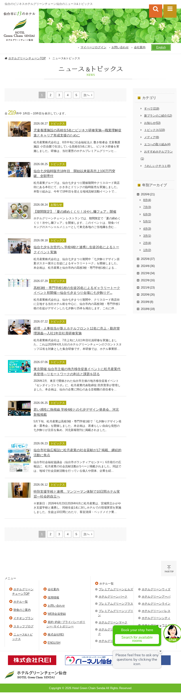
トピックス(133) (154, 130)
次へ (86, 95)
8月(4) (147, 200)
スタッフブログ (23, 626)
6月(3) (147, 214)
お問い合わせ (120, 47)
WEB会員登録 (57, 613)
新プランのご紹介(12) (158, 115)
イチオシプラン (23, 618)
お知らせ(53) (152, 123)
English (161, 47)
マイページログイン (93, 47)
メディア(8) (151, 137)
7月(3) (147, 207)
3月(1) (147, 235)
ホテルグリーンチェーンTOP (27, 58)
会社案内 (139, 47)
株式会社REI (56, 634)
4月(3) (147, 228)
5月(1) (147, 221)
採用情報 (53, 597)
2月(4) (147, 243)
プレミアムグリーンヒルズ (116, 589)
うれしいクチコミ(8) (157, 166)
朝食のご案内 (22, 609)
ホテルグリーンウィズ (156, 589)
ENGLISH (54, 642)
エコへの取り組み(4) (157, 144)
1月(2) (147, 250)
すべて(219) (151, 108)
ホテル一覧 (20, 601)
